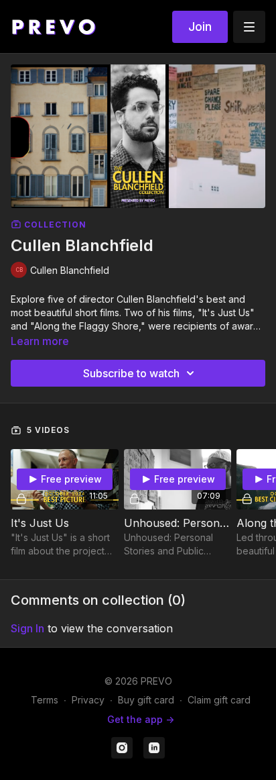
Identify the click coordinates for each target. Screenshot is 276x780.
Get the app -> (140, 719)
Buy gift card (146, 699)
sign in (27, 628)
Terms (44, 699)
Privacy (88, 699)
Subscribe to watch (131, 373)
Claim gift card (219, 699)
